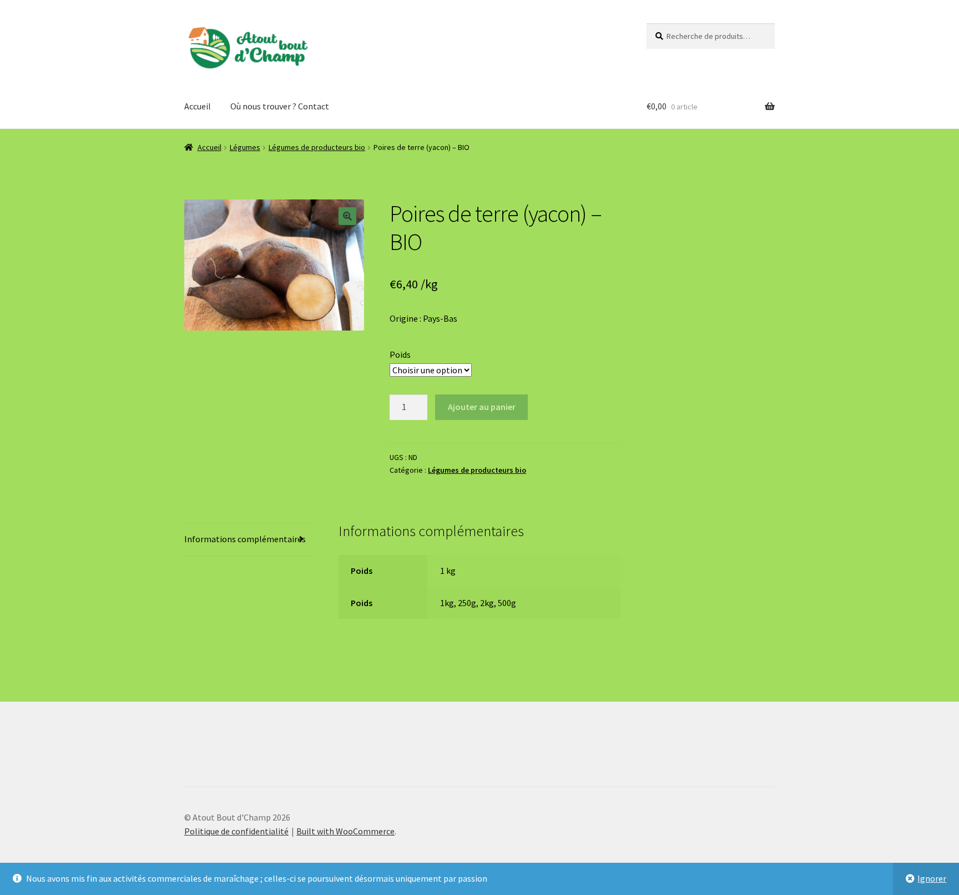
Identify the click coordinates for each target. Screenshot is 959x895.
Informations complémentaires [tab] (245, 538)
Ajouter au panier (482, 406)
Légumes (245, 147)
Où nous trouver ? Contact (279, 106)
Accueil (197, 106)
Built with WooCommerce (345, 831)
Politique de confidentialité (236, 831)
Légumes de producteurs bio (317, 147)
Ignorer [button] (931, 878)
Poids (400, 354)
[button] (347, 216)
